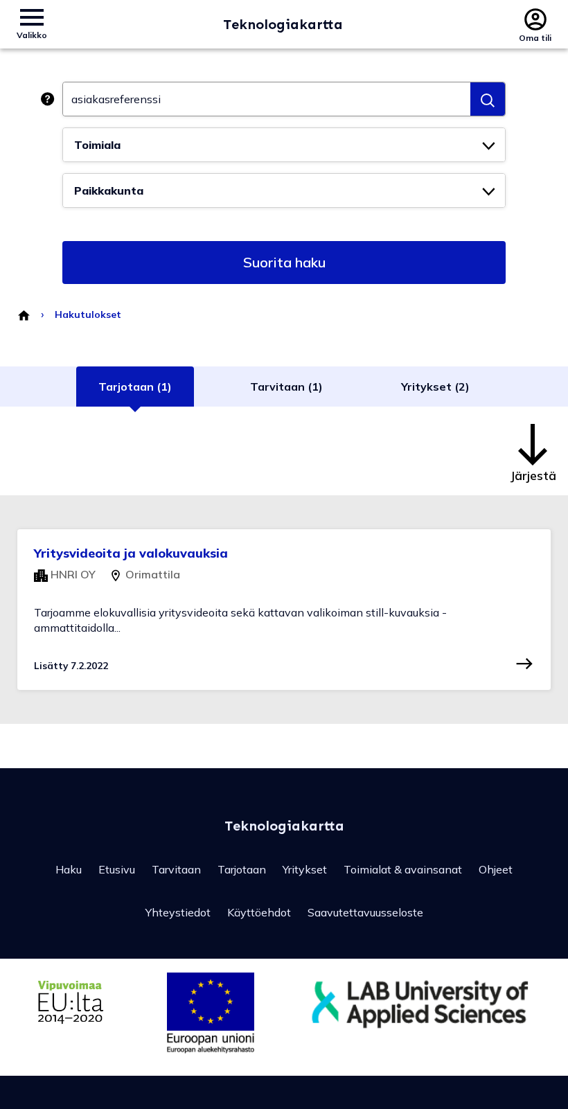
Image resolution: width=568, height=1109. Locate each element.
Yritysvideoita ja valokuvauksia (131, 553)
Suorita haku (284, 262)
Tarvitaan (176, 869)
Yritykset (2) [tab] (435, 386)
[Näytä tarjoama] (524, 663)
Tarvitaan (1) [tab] (286, 386)
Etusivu (116, 869)
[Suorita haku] (487, 99)
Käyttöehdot (259, 912)
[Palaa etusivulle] (23, 314)
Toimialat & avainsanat (403, 869)
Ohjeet (496, 869)
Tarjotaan (242, 869)
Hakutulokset (88, 314)
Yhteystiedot (178, 912)
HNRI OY (72, 574)
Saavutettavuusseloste (365, 912)
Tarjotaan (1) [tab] (135, 386)
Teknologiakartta (283, 24)
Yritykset (305, 869)
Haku (68, 869)
